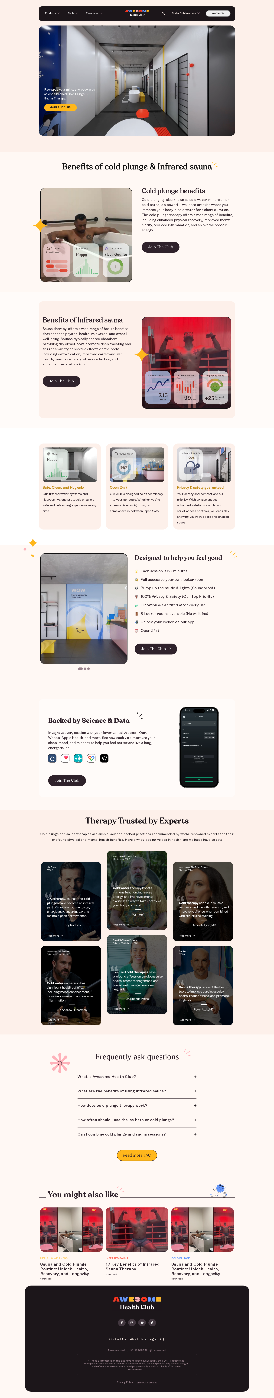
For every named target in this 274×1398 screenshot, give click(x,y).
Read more (53, 936)
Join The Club (218, 13)
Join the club (60, 107)
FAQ (161, 1339)
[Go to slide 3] (88, 668)
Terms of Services (146, 1383)
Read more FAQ (137, 1155)
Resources (92, 13)
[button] (53, 13)
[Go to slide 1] (80, 668)
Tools (71, 13)
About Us (136, 1339)
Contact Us (117, 1339)
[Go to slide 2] (85, 668)
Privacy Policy (125, 1382)
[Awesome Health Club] (137, 13)
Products (50, 13)
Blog (150, 1339)
